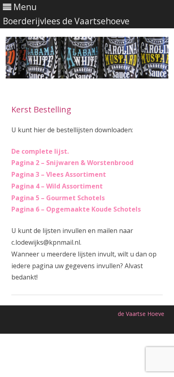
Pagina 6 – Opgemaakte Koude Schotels (76, 209)
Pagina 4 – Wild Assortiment (57, 186)
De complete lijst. (40, 151)
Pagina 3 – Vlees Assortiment (58, 174)
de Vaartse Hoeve (141, 314)
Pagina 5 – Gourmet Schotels (58, 197)
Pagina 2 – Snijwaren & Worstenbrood (72, 162)
